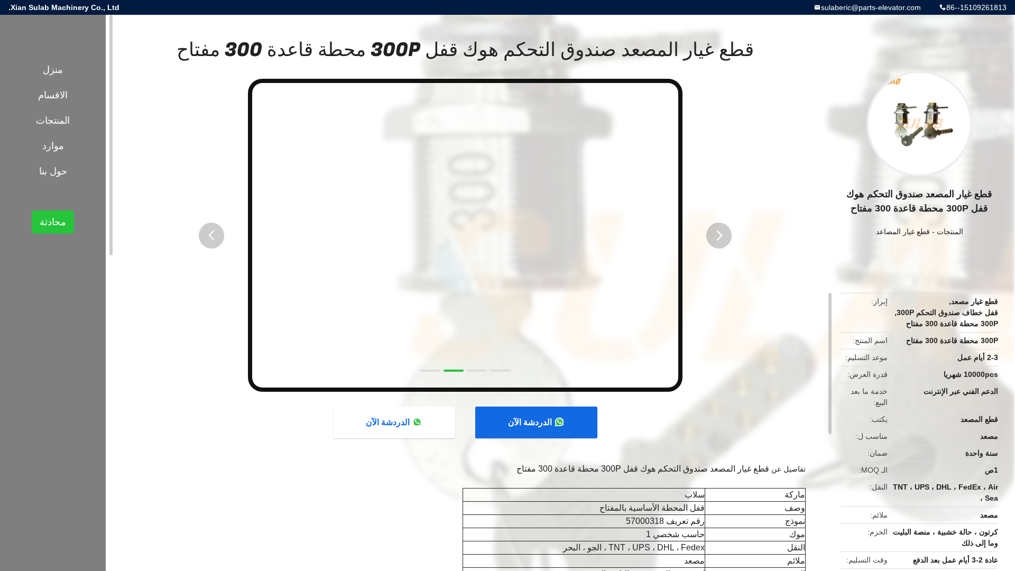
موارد (53, 146)
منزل (53, 70)
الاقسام (53, 95)
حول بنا (53, 171)
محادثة (53, 222)
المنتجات (950, 231)
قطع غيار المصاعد (903, 231)
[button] (211, 235)
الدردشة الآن (530, 422)
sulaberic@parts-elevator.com (871, 7)
